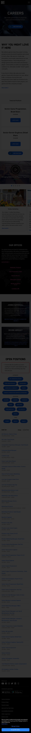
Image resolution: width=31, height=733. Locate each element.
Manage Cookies (15, 726)
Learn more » (5, 723)
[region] (15, 725)
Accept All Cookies (15, 729)
